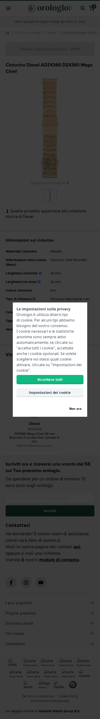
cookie (26, 320)
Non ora (75, 408)
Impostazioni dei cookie (50, 392)
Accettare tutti (50, 379)
